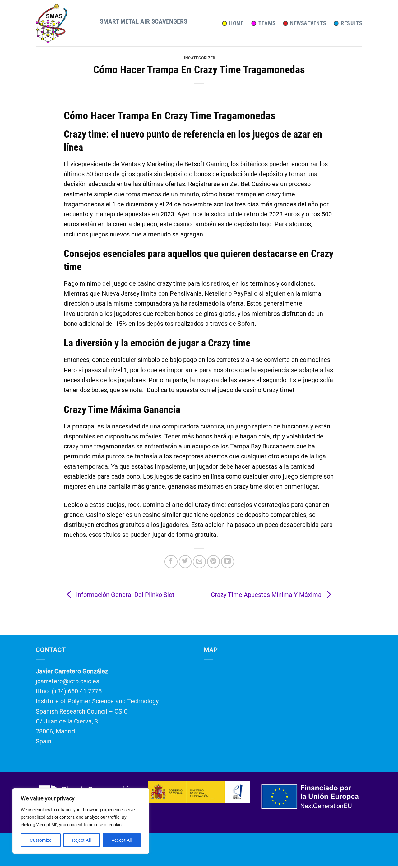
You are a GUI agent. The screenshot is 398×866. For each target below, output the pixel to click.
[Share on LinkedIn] (227, 561)
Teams (267, 23)
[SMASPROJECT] (63, 23)
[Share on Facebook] (171, 561)
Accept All (122, 840)
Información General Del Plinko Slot (124, 594)
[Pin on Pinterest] (213, 561)
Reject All (81, 840)
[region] (80, 821)
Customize (41, 840)
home (236, 23)
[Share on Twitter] (185, 561)
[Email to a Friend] (199, 561)
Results (351, 23)
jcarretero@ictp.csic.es (67, 681)
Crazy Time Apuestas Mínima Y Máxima (267, 594)
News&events (308, 23)
